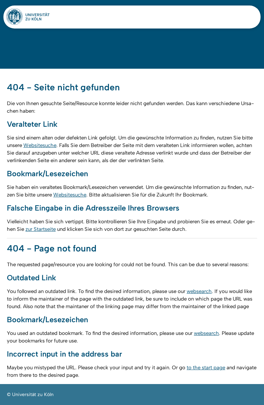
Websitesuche (39, 145)
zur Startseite (40, 229)
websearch (199, 291)
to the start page (206, 367)
